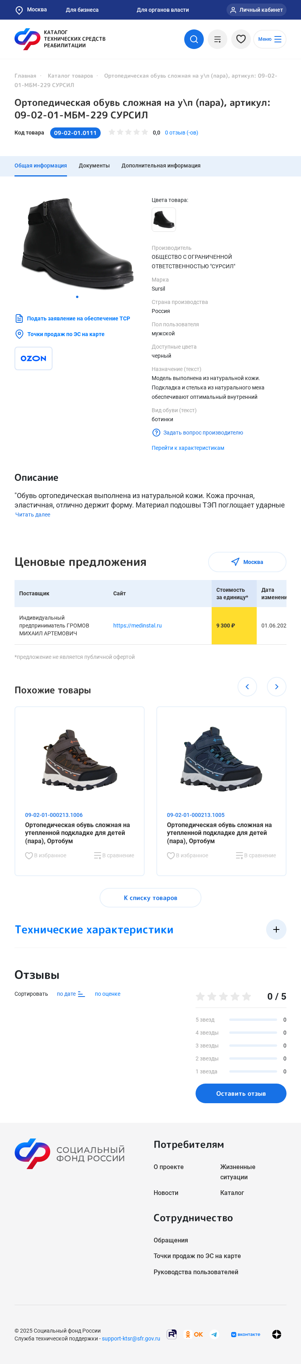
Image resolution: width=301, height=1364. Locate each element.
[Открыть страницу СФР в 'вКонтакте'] (245, 1334)
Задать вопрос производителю (203, 432)
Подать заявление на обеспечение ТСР (78, 318)
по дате (67, 994)
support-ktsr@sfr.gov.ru (131, 1338)
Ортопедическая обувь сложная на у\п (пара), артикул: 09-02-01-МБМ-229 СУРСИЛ (143, 108)
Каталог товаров (70, 75)
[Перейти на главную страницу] (60, 39)
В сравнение (117, 855)
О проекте (169, 1167)
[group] (77, 243)
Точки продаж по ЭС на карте (66, 334)
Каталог (232, 1193)
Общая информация (41, 165)
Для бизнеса (82, 10)
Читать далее (32, 514)
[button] (77, 297)
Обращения (171, 1240)
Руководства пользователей (196, 1272)
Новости (166, 1193)
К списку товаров (151, 897)
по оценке (107, 994)
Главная (25, 75)
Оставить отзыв (241, 1093)
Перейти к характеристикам (188, 448)
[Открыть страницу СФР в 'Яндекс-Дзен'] (276, 1334)
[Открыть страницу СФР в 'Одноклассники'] (193, 1334)
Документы (94, 165)
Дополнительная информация (161, 165)
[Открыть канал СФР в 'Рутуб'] (171, 1334)
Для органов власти (163, 10)
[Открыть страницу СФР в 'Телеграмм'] (214, 1334)
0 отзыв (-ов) (181, 132)
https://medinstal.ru (137, 625)
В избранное (49, 855)
